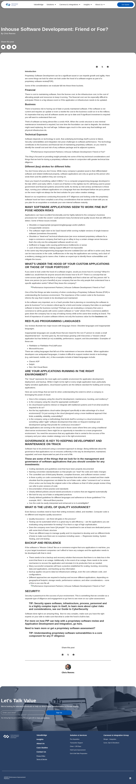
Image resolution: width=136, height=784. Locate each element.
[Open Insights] (91, 4)
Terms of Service (42, 759)
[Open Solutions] (55, 4)
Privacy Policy (41, 756)
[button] (3, 47)
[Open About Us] (104, 4)
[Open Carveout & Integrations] (80, 4)
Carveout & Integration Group (116, 735)
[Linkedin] (130, 778)
